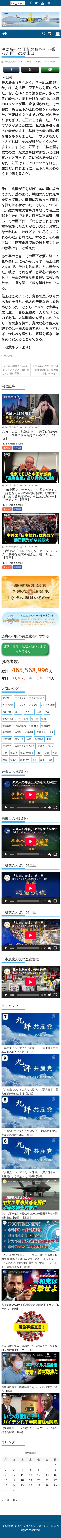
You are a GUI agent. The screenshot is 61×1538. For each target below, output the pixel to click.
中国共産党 (20, 725)
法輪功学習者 (27, 752)
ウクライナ (20, 698)
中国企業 (7, 725)
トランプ (21, 704)
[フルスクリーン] (55, 807)
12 (30, 1474)
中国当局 (45, 725)
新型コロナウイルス (25, 746)
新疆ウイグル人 (45, 746)
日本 (5, 752)
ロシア (18, 711)
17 (13, 1480)
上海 (39, 711)
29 (55, 1485)
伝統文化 (8, 355)
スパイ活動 (8, 704)
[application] (31, 794)
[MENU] (57, 33)
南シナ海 (19, 739)
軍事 (35, 759)
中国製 (18, 732)
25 (22, 1485)
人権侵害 (29, 732)
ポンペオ (7, 711)
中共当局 (23, 718)
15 (55, 1474)
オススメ (7, 447)
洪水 (39, 752)
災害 (47, 752)
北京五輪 (7, 739)
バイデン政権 (48, 704)
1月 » (14, 1500)
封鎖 (49, 739)
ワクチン (29, 711)
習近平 (13, 759)
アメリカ (7, 698)
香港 (50, 759)
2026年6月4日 (11, 427)
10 (13, 1474)
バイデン (33, 704)
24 (13, 1485)
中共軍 (34, 718)
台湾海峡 (39, 739)
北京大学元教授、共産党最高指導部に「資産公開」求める (45, 369)
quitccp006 (27, 427)
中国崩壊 (33, 725)
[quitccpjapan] (4, 33)
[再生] (6, 807)
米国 (5, 759)
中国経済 (7, 732)
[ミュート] (49, 807)
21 (47, 1480)
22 (55, 1480)
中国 (43, 718)
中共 (47, 711)
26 (30, 1485)
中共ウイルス (9, 718)
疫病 (55, 752)
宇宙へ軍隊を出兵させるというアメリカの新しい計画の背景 (16, 369)
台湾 (29, 739)
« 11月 (5, 1500)
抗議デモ (7, 746)
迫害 (42, 759)
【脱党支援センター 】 (23, 61)
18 (22, 1480)
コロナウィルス (37, 698)
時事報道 (17, 447)
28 (47, 1485)
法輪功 (13, 752)
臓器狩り (24, 759)
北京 (51, 732)
